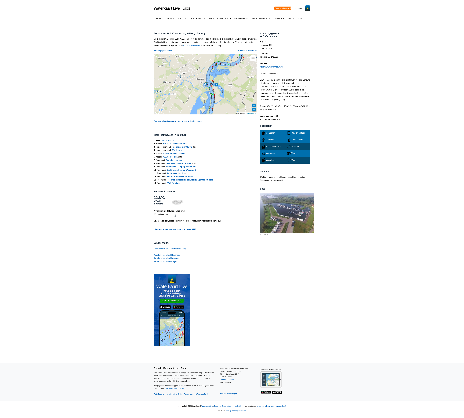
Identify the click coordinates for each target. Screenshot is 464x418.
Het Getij (237, 406)
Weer (170, 18)
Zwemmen (279, 18)
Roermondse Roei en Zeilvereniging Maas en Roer (190, 180)
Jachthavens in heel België (165, 262)
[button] (212, 110)
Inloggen (298, 8)
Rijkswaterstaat (252, 113)
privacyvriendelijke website (236, 411)
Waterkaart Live (207, 406)
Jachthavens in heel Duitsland (167, 258)
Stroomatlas (226, 406)
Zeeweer (217, 406)
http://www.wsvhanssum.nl (271, 67)
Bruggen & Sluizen (218, 18)
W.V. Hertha (177, 150)
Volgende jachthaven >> (246, 50)
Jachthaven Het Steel (176, 173)
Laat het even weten (191, 46)
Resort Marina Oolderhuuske (180, 177)
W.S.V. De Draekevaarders (175, 144)
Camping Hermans (174, 160)
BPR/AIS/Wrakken (260, 18)
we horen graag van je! (175, 388)
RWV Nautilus (173, 183)
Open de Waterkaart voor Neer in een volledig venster (178, 121)
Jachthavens (196, 18)
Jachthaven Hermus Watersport (181, 170)
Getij (181, 18)
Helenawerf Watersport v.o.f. (178, 163)
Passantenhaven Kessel (174, 154)
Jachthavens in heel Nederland (167, 255)
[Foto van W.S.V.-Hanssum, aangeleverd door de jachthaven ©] (287, 213)
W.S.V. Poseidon (170, 157)
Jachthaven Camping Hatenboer (181, 167)
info (290, 18)
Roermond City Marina (182, 147)
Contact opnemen (227, 379)
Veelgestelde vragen (228, 394)
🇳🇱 (299, 18)
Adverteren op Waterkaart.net (196, 394)
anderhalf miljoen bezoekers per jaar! (271, 406)
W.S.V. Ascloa (168, 140)
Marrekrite (239, 18)
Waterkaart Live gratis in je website (168, 394)
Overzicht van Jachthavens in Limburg (170, 248)
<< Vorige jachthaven (163, 51)
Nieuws (159, 18)
